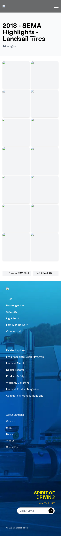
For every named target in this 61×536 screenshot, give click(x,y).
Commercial (13, 331)
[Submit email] (50, 510)
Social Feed (13, 447)
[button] (16, 75)
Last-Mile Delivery (17, 325)
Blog (9, 428)
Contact (11, 421)
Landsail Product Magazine (22, 389)
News (9, 434)
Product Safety (15, 376)
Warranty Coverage (18, 383)
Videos (10, 441)
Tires (9, 299)
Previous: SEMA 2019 (19, 273)
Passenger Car (15, 306)
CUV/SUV (11, 312)
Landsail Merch (15, 363)
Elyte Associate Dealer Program (25, 357)
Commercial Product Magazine (24, 396)
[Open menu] (56, 6)
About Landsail (15, 415)
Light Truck (12, 319)
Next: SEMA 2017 (44, 273)
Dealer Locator (15, 370)
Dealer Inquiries (15, 350)
